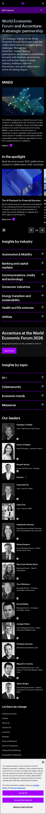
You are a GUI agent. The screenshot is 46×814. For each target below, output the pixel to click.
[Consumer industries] (42, 286)
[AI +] (42, 377)
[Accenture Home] (23, 3)
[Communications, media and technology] (42, 274)
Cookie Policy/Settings (11, 750)
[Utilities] (42, 316)
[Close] (43, 762)
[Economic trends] (42, 395)
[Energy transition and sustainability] (42, 295)
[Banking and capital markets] (42, 262)
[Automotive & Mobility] (42, 253)
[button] (9, 351)
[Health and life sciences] (42, 307)
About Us (5, 722)
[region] (23, 786)
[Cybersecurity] (42, 386)
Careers (5, 718)
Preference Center (9, 713)
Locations (6, 732)
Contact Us (6, 727)
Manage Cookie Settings (23, 807)
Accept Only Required (23, 800)
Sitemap (5, 736)
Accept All (23, 793)
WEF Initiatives (8, 10)
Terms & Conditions (10, 745)
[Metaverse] (42, 404)
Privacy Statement (9, 741)
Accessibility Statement (11, 754)
